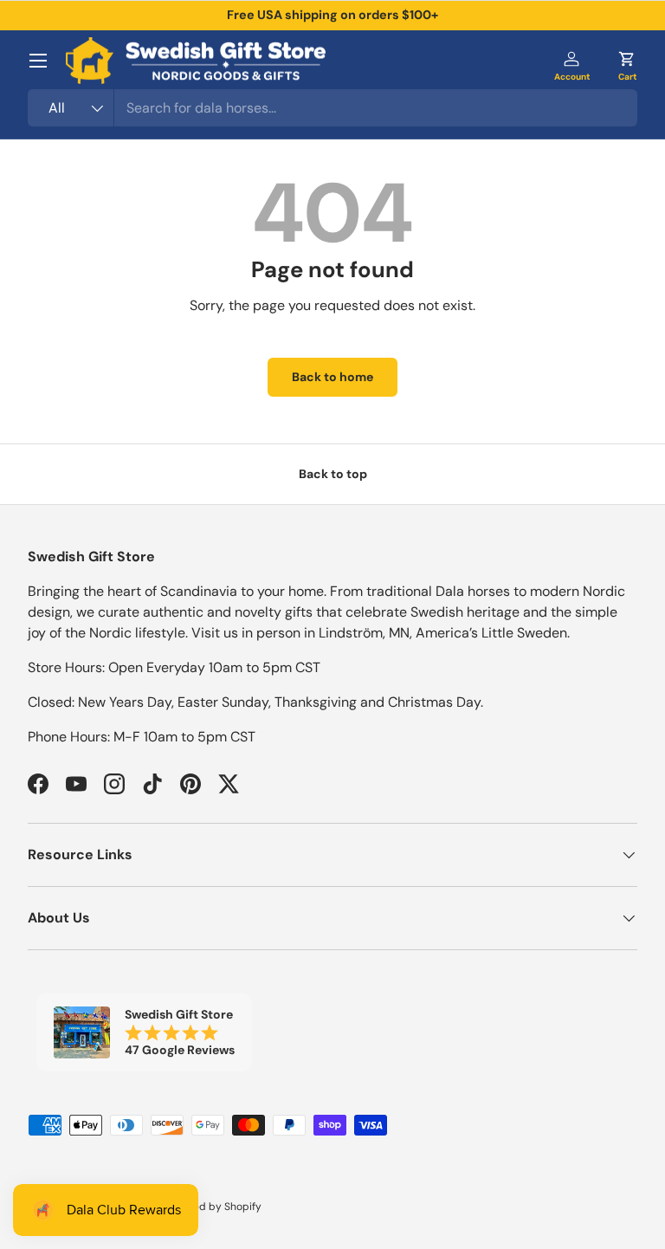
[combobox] (332, 107)
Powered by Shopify (212, 1206)
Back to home (332, 377)
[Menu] (38, 61)
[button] (627, 61)
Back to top (333, 474)
